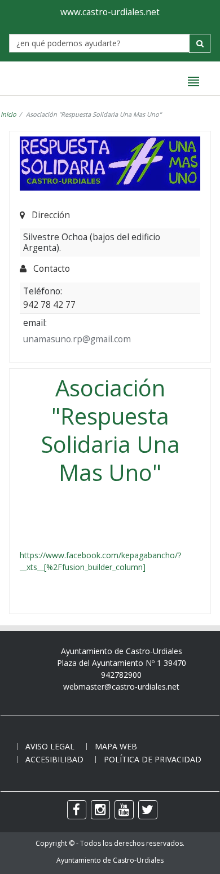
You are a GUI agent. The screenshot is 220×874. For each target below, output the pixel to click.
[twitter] (147, 809)
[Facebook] (21, 543)
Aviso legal (49, 746)
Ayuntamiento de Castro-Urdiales (110, 860)
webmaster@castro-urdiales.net (121, 686)
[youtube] (124, 809)
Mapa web (116, 746)
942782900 (121, 674)
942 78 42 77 (49, 304)
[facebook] (76, 809)
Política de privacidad (152, 759)
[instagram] (100, 809)
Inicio (8, 114)
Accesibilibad (54, 759)
